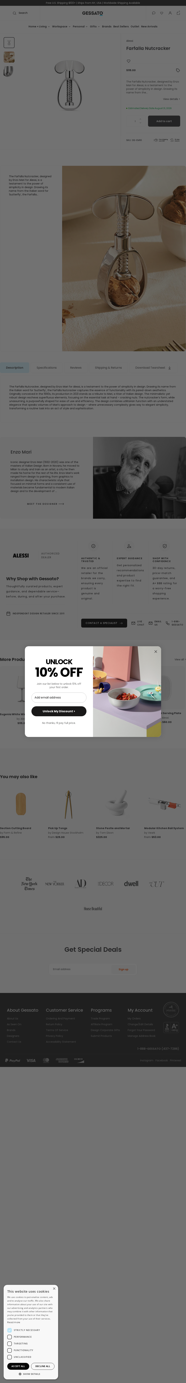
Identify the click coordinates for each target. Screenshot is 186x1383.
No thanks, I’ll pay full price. (59, 723)
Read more (13, 1322)
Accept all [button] (18, 1366)
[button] (30, 1374)
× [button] (54, 1288)
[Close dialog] (156, 651)
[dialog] (31, 1332)
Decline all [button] (42, 1366)
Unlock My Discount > (59, 711)
